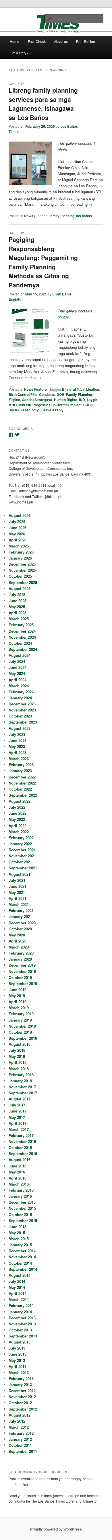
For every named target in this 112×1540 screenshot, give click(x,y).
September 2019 (23, 983)
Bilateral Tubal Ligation (80, 389)
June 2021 (17, 886)
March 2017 (19, 1129)
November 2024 (22, 637)
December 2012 (22, 1390)
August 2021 (19, 874)
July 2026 (17, 521)
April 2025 (17, 612)
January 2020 (20, 959)
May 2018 (17, 1056)
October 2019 (20, 977)
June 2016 (17, 1166)
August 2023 (19, 728)
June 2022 (17, 813)
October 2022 (20, 789)
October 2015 (20, 1214)
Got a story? (19, 52)
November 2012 (22, 1396)
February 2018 (21, 1074)
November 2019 (22, 971)
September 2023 (23, 722)
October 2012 (20, 1402)
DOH (60, 394)
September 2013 (23, 1336)
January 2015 (20, 1244)
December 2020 (22, 922)
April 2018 (17, 1062)
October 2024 (20, 643)
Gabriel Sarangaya (37, 399)
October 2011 (20, 1445)
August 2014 (19, 1275)
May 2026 (17, 534)
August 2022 (19, 801)
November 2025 (22, 570)
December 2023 (22, 704)
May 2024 (17, 673)
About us (61, 41)
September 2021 (23, 868)
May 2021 (17, 892)
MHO (13, 404)
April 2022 (17, 825)
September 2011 (23, 1451)
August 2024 (19, 655)
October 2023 (20, 716)
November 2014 (22, 1257)
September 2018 (23, 1038)
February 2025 (21, 624)
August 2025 (19, 588)
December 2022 (22, 777)
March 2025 (19, 618)
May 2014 (17, 1287)
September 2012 (23, 1409)
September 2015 (23, 1220)
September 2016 (23, 1153)
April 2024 (17, 679)
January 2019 (20, 1020)
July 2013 (17, 1348)
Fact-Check (37, 41)
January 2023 (20, 770)
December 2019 (22, 965)
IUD (82, 399)
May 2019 (17, 995)
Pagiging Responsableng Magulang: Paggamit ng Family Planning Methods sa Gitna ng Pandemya (43, 262)
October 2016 (20, 1147)
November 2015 (22, 1208)
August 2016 (19, 1159)
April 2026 (17, 540)
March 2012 (19, 1427)
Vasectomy (29, 410)
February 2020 (21, 953)
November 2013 (22, 1324)
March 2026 (19, 546)
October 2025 (20, 576)
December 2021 (22, 849)
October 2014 (20, 1263)
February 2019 (21, 1013)
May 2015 (17, 1232)
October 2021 (20, 862)
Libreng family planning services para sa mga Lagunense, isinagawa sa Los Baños (43, 104)
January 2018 (20, 1080)
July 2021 (17, 880)
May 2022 (17, 819)
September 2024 (23, 649)
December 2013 (22, 1317)
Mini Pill (24, 404)
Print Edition (85, 41)
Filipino (14, 399)
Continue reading (76, 204)
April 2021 (17, 898)
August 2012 (19, 1415)
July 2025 (17, 594)
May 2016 (17, 1172)
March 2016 (19, 1184)
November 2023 (22, 710)
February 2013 (21, 1378)
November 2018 (22, 1026)
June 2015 (17, 1226)
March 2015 (19, 1238)
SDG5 (88, 404)
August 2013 (19, 1342)
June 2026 (17, 527)
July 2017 (17, 1105)
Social (14, 410)
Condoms (47, 394)
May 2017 (17, 1117)
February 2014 (21, 1305)
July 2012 (17, 1421)
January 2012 (20, 1439)
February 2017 (21, 1135)
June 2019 (17, 989)
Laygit (92, 399)
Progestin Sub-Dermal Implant (57, 404)
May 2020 (17, 935)
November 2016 (22, 1141)
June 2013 (17, 1354)
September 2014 (23, 1269)
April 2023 (17, 752)
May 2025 (17, 606)
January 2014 (20, 1311)
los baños (84, 215)
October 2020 (20, 929)
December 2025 (22, 564)
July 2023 (17, 734)
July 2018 (17, 1050)
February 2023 (21, 764)
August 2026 (19, 515)
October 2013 (20, 1330)
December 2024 (22, 631)
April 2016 (17, 1178)
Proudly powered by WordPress (56, 1529)
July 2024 (17, 661)
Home (14, 41)
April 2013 (17, 1366)
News (28, 215)
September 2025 (23, 582)
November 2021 (22, 855)
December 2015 (22, 1202)
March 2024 (19, 685)
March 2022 (19, 831)
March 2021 (19, 904)
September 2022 (23, 795)
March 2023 (19, 758)
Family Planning (61, 215)
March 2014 (19, 1299)
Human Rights (65, 399)
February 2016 (21, 1190)
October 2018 (20, 1032)
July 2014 (17, 1281)
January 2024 (20, 698)
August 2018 (19, 1044)
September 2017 (23, 1093)
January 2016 (20, 1196)
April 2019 (17, 1001)
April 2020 (17, 941)
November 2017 (22, 1086)
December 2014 (22, 1250)
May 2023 (17, 746)
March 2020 (19, 947)
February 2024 (21, 691)
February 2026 (21, 552)
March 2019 (19, 1007)
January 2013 (20, 1384)
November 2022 (22, 783)
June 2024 (17, 667)
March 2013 (19, 1372)
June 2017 (17, 1111)
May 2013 (17, 1360)
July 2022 (17, 807)
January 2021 (20, 916)
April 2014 (17, 1293)
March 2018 (19, 1068)
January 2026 (20, 558)
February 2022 (21, 837)
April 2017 (17, 1123)
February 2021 (21, 910)
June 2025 (17, 600)
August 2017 (19, 1099)
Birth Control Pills (23, 394)
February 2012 (21, 1433)
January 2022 (20, 843)
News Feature (35, 389)
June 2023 (17, 740)
